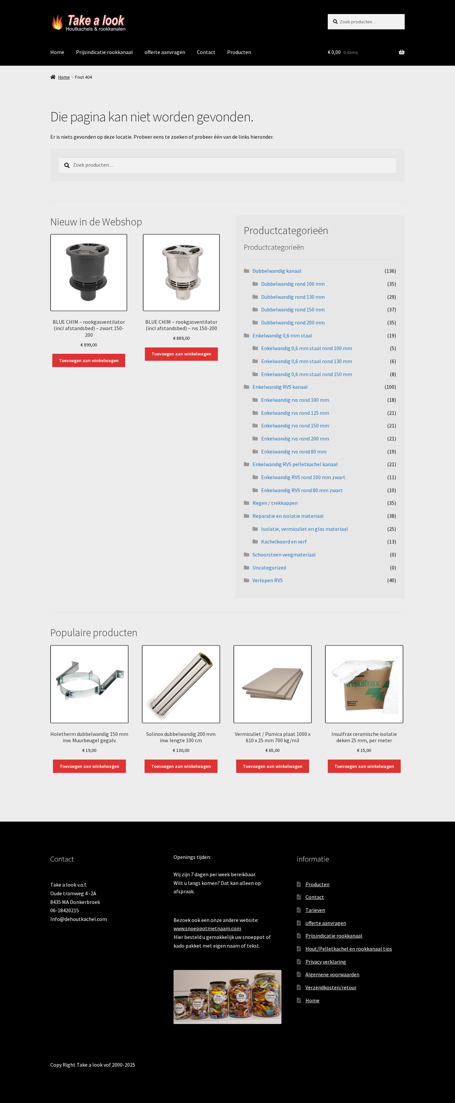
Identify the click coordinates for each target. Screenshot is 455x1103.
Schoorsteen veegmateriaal (284, 554)
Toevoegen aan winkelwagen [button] (89, 360)
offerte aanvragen (165, 52)
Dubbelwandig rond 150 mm (293, 309)
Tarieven (315, 910)
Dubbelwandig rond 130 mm (293, 296)
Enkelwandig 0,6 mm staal (282, 335)
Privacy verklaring (325, 961)
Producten (239, 52)
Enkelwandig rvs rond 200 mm (295, 438)
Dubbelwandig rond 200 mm (293, 322)
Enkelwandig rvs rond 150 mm (295, 425)
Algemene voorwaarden (332, 974)
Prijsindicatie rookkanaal (104, 52)
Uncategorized (269, 567)
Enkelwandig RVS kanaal (280, 386)
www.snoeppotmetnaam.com (207, 928)
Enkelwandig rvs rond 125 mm (295, 412)
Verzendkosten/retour (330, 987)
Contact (206, 52)
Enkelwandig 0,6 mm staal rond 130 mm (306, 361)
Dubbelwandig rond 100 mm (293, 283)
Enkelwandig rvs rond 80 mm (293, 451)
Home (57, 52)
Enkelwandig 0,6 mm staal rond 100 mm (306, 348)
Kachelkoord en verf (284, 541)
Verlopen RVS (267, 580)
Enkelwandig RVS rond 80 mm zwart (302, 490)
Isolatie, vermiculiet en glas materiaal (304, 528)
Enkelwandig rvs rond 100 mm (295, 399)
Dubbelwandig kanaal (276, 270)
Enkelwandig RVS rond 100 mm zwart (303, 477)
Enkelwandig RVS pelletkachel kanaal (295, 464)
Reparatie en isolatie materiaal (288, 515)
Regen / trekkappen (275, 502)
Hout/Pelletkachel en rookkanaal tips (348, 948)
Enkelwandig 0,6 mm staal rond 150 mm (306, 374)
